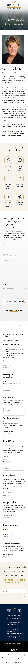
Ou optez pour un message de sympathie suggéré (12, 284)
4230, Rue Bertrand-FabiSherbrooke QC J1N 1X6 (14, 618)
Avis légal (14, 646)
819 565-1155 (14, 637)
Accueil (9, 2)
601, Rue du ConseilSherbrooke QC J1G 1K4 (14, 625)
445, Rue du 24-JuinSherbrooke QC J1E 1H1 (14, 632)
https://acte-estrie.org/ (8, 133)
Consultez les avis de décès (14, 662)
